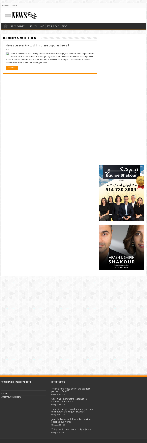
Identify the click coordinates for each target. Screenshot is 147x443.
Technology (53, 26)
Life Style (33, 26)
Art (42, 26)
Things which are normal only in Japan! (71, 429)
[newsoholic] (21, 14)
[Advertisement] (121, 54)
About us (5, 5)
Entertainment (18, 26)
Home (14, 5)
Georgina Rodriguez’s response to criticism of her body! (69, 400)
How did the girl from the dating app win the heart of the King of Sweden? (72, 410)
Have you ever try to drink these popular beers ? (37, 45)
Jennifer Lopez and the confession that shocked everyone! (71, 420)
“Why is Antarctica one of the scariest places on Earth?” (70, 390)
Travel (65, 26)
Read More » (11, 68)
